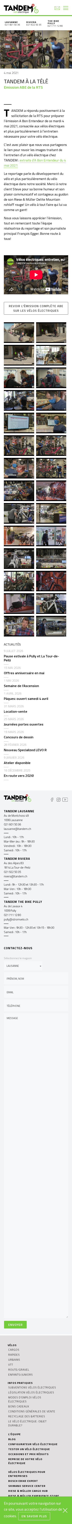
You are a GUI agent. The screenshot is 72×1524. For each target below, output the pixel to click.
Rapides (14, 1355)
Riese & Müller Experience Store (33, 1496)
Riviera (31, 22)
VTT (10, 1365)
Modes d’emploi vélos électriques (24, 1399)
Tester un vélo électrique (29, 1449)
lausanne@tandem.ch (17, 829)
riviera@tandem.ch (15, 876)
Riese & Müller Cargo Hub (28, 1491)
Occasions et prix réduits (28, 1454)
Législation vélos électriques (31, 1392)
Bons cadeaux (18, 1406)
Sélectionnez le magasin (18, 958)
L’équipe (14, 1434)
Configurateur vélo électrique (33, 1444)
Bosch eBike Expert (23, 1481)
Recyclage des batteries (26, 1416)
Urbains (14, 1360)
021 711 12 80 (55, 26)
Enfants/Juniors (20, 1375)
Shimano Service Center (27, 1486)
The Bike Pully (53, 22)
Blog (12, 1439)
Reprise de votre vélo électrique (25, 1461)
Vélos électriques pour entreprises (26, 1474)
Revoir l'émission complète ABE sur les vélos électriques (36, 308)
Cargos (13, 1350)
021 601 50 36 (12, 24)
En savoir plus (34, 1516)
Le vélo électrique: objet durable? (27, 1423)
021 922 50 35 (33, 24)
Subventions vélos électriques (32, 1387)
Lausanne (11, 22)
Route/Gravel (18, 1370)
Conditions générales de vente (31, 1411)
